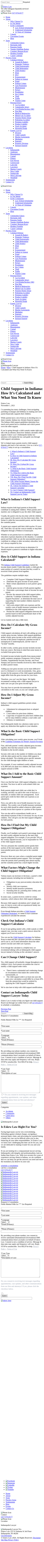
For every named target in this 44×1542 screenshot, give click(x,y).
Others (8, 1118)
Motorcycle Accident (23, 116)
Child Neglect (20, 71)
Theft (17, 96)
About (8, 19)
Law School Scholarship (24, 28)
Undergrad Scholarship (23, 30)
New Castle (14, 171)
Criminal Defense (16, 60)
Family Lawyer (16, 131)
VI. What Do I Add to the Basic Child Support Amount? (22, 474)
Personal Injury (16, 103)
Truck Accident (20, 126)
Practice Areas (11, 58)
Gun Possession (21, 86)
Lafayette (13, 165)
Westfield (13, 178)
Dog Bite (18, 111)
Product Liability (21, 124)
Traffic (17, 98)
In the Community (17, 26)
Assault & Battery (21, 62)
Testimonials (10, 180)
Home (8, 17)
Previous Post (6, 1009)
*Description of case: (9, 1073)
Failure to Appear (21, 79)
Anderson (14, 152)
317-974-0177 (37, 1003)
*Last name (5, 1031)
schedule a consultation (9, 1166)
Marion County (16, 169)
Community (10, 1113)
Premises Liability (21, 122)
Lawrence (14, 167)
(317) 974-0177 (17, 13)
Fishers (13, 158)
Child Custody (20, 135)
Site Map (4, 1540)
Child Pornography (22, 66)
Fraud (17, 81)
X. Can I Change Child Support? (22, 490)
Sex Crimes (19, 94)
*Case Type (5, 1069)
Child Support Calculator (22, 937)
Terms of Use (12, 1065)
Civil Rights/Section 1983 (24, 109)
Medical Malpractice (22, 113)
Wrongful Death (21, 128)
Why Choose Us (16, 21)
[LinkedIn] (10, 1485)
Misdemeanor (20, 88)
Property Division (21, 143)
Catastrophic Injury (22, 107)
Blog (12, 38)
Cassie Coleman (16, 56)
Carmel (13, 156)
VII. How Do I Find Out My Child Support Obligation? (23, 478)
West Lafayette (15, 176)
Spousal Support (21, 146)
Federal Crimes (20, 83)
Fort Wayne (14, 161)
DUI (16, 75)
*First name (5, 1026)
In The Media (15, 23)
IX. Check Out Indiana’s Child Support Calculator (21, 487)
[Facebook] (10, 1481)
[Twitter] (9, 1487)
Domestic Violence (22, 64)
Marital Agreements (22, 137)
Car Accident (20, 105)
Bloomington (15, 154)
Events (8, 1506)
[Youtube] (10, 1489)
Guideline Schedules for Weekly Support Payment (24, 742)
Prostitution (19, 92)
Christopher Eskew (17, 43)
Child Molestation (21, 68)
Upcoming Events (17, 36)
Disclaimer (37, 1538)
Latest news (10, 1116)
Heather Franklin (16, 53)
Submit (4, 1102)
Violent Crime (20, 101)
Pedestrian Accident (22, 120)
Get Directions (6, 1536)
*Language (5, 1035)
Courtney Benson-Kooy (19, 51)
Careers (13, 34)
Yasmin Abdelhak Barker (19, 49)
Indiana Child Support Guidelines (16, 565)
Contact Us (10, 182)
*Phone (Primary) (7, 1044)
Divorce (18, 133)
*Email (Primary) (7, 1040)
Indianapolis (14, 150)
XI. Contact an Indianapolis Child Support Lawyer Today (22, 493)
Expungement (20, 77)
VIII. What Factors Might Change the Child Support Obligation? (24, 482)
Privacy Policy (13, 1540)
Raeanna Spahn (16, 47)
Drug (17, 73)
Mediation (19, 139)
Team (8, 41)
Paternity (18, 141)
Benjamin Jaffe (15, 45)
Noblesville (14, 173)
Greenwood (14, 163)
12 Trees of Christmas (23, 32)
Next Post (4, 1011)
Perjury (17, 90)
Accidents (9, 1111)
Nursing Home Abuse (23, 118)
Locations (9, 148)
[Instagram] (10, 1483)
